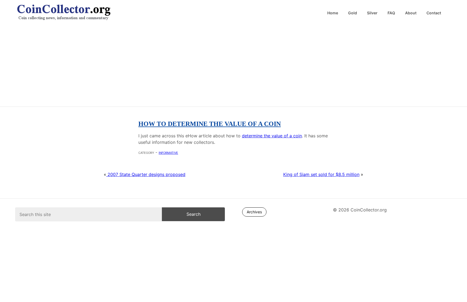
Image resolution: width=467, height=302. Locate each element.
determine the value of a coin (272, 135)
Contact (433, 13)
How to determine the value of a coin (209, 123)
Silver (372, 13)
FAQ (391, 13)
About (410, 13)
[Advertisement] (233, 65)
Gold (352, 13)
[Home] (125, 12)
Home (332, 13)
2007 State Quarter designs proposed (145, 174)
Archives (254, 212)
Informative (168, 152)
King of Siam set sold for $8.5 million (321, 174)
